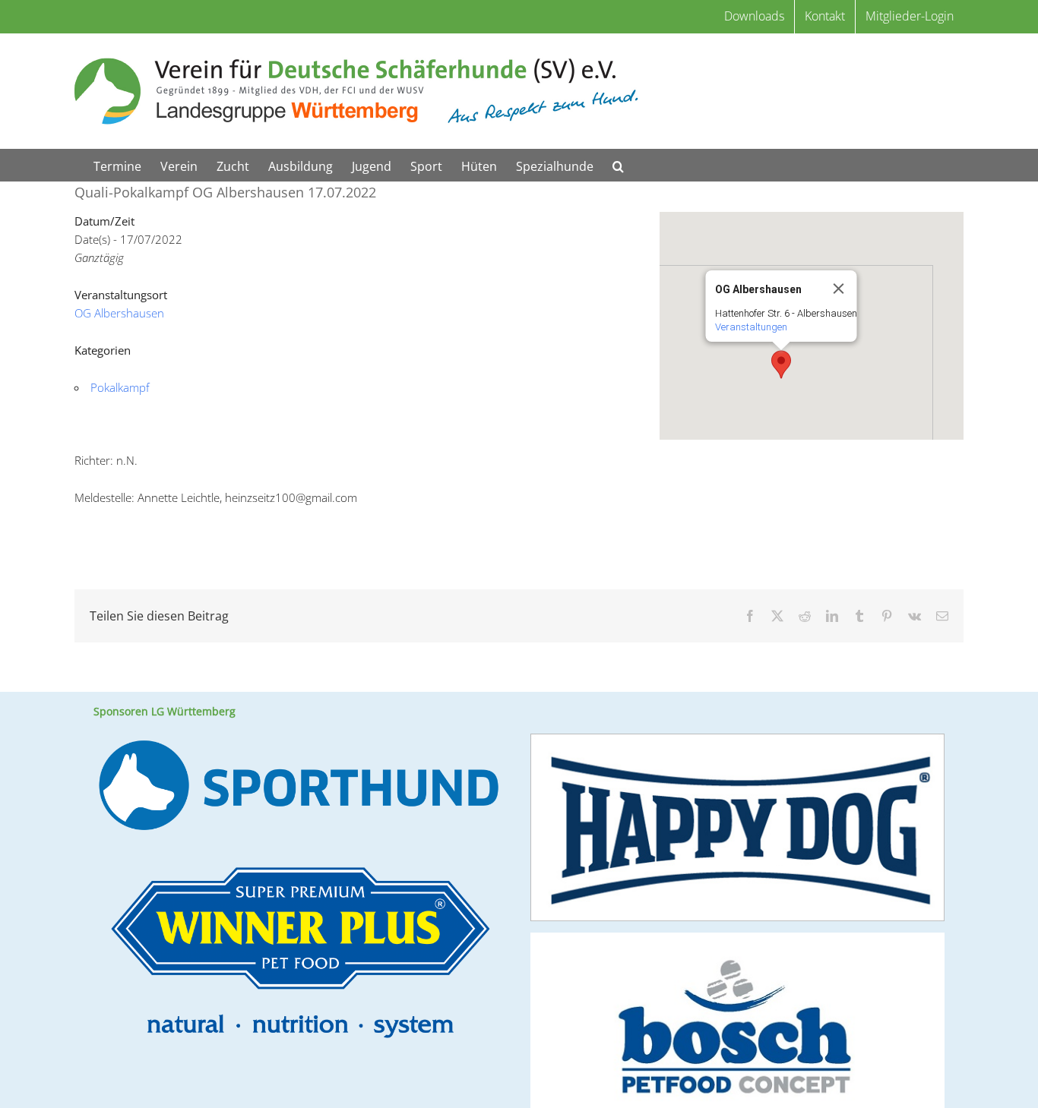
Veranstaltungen (751, 327)
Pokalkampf (120, 387)
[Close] (839, 288)
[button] (618, 165)
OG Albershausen (119, 312)
